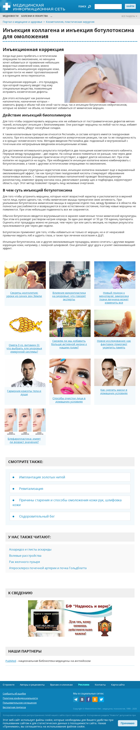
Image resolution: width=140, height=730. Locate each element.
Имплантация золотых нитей (42, 477)
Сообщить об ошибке (14, 693)
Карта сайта (118, 684)
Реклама (83, 684)
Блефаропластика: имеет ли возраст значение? (24, 440)
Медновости (11, 15)
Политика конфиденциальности (20, 698)
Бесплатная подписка (14, 707)
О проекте (8, 684)
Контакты (100, 684)
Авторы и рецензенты (32, 684)
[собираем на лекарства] (70, 622)
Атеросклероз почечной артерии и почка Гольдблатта (48, 568)
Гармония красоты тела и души (24, 392)
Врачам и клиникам (61, 684)
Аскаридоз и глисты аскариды (30, 549)
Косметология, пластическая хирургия (70, 22)
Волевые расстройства (25, 556)
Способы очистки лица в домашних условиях (68, 399)
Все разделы (128, 16)
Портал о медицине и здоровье (22, 22)
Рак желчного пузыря (24, 562)
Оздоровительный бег (37, 516)
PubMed (10, 661)
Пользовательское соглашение (20, 702)
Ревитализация (31, 488)
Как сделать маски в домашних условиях (114, 391)
